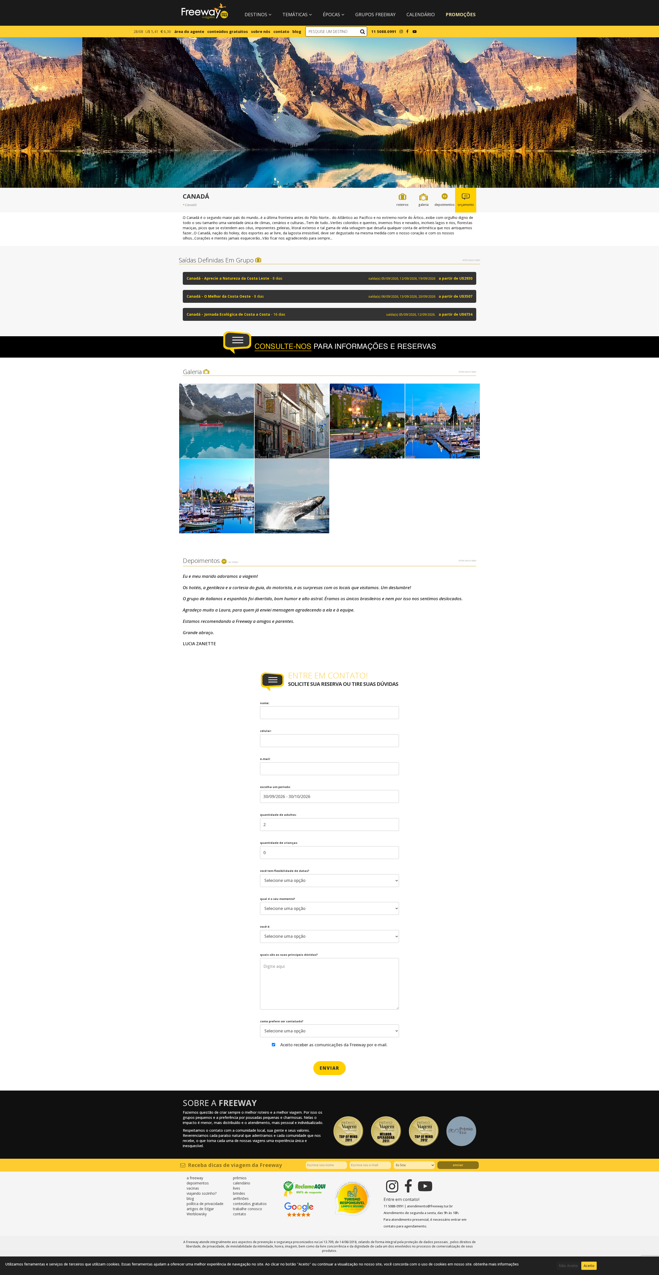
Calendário (420, 14)
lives (236, 1188)
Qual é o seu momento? (277, 899)
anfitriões (241, 1198)
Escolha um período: (275, 787)
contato (281, 31)
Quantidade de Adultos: (278, 815)
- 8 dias (329, 278)
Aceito (589, 1265)
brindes (239, 1193)
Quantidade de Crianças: (279, 843)
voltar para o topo (471, 260)
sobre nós (260, 31)
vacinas (193, 1188)
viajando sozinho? (201, 1193)
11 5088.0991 (383, 31)
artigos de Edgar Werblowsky (200, 1211)
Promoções (460, 14)
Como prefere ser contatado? (281, 1021)
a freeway (195, 1177)
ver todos (233, 562)
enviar (329, 1068)
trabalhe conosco (247, 1208)
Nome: (264, 703)
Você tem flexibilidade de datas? (284, 871)
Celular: (266, 731)
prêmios (240, 1177)
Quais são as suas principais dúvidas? (289, 955)
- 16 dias (329, 314)
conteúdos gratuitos (227, 31)
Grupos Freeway (375, 14)
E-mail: (265, 759)
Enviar (458, 1165)
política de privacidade (205, 1203)
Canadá (190, 204)
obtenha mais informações (496, 1264)
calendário (241, 1183)
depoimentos (198, 1183)
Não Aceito (568, 1265)
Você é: (265, 926)
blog (296, 31)
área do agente (189, 31)
